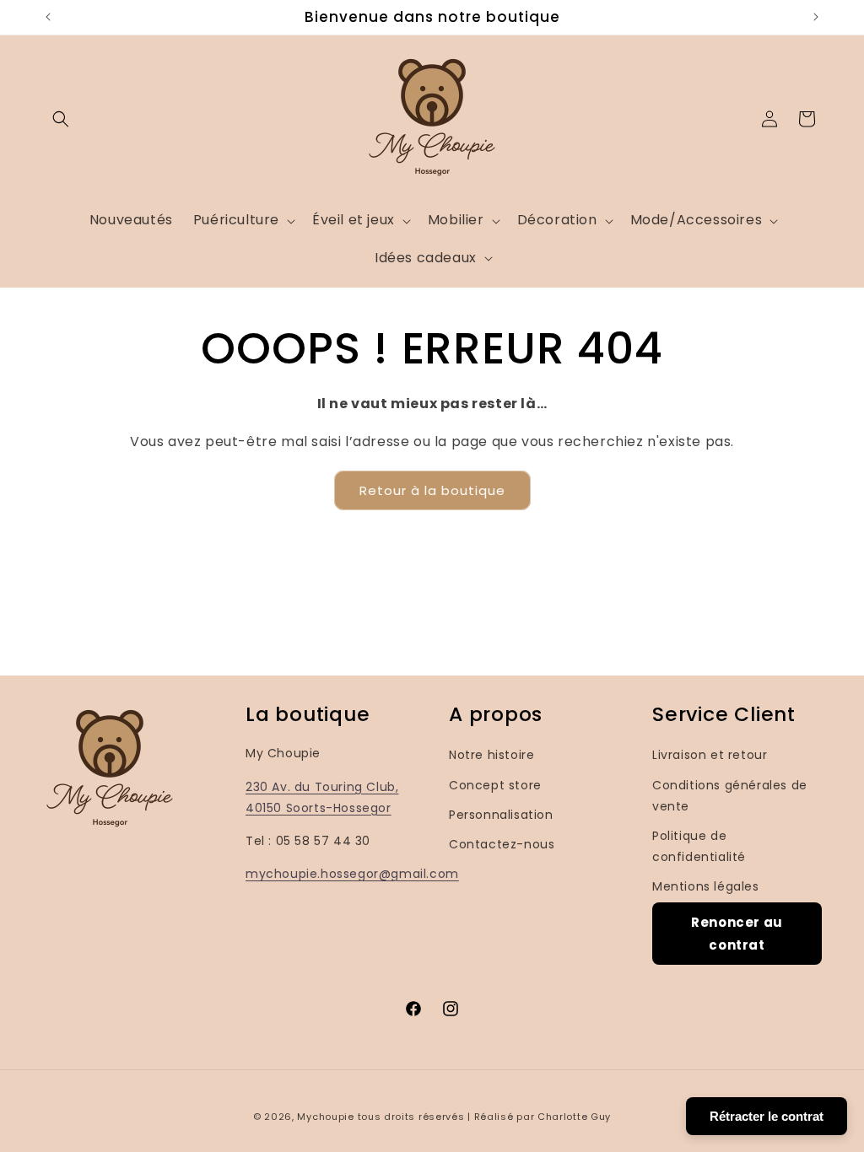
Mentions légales (705, 886)
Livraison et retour (709, 754)
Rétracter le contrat (767, 1116)
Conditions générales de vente (729, 796)
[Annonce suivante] (815, 17)
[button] (60, 118)
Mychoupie (325, 1116)
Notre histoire (491, 754)
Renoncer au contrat (737, 933)
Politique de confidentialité (699, 846)
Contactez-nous (501, 844)
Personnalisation (501, 814)
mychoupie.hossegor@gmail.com (352, 873)
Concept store (495, 785)
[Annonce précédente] (48, 17)
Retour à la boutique (432, 490)
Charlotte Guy (574, 1116)
